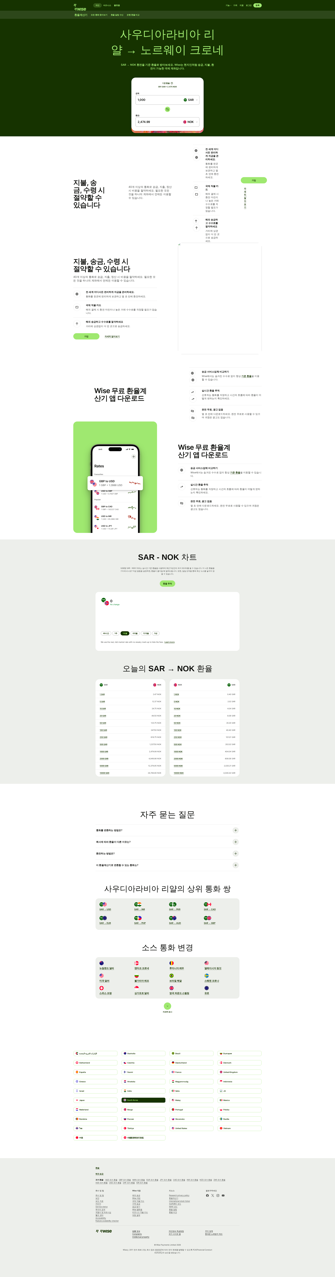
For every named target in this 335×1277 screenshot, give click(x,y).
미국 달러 (104, 980)
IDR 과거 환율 (142, 1183)
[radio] (106, 633)
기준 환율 (246, 376)
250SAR (103, 737)
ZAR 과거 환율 (219, 1180)
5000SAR (104, 766)
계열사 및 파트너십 (103, 1212)
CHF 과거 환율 (129, 1183)
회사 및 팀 (100, 1195)
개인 (97, 5)
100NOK (177, 730)
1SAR (102, 694)
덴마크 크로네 (142, 968)
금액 (137, 93)
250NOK (178, 737)
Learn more (169, 642)
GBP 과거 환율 (125, 1180)
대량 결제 (136, 1215)
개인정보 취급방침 (176, 1231)
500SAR (103, 744)
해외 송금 (136, 1195)
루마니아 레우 (176, 968)
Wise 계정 (136, 1198)
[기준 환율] (172, 83)
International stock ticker (179, 1201)
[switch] (167, 109)
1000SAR (104, 751)
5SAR (102, 701)
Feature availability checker (107, 1221)
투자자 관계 (100, 1209)
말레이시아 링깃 (213, 968)
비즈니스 (107, 5)
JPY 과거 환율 (166, 1180)
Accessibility (101, 1218)
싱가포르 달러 (142, 993)
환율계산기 (173, 1198)
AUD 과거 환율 (111, 1180)
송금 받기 (136, 1207)
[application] (120, 618)
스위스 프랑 (105, 993)
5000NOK (178, 766)
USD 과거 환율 (115, 1183)
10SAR (103, 708)
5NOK (176, 701)
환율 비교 (173, 1212)
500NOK (178, 744)
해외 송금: (100, 1174)
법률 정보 (136, 1231)
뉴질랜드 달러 (106, 968)
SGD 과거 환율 (102, 1183)
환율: (98, 1168)
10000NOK (179, 773)
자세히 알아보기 (245, 198)
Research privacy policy (179, 1195)
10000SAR (104, 773)
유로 (207, 993)
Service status (102, 1207)
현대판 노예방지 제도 (213, 1234)
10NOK (177, 708)
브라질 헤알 (175, 980)
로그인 (249, 5)
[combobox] (190, 100)
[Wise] (81, 5)
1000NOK (178, 751)
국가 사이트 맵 (175, 1234)
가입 (254, 180)
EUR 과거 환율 (152, 1180)
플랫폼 (117, 5)
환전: (138, 115)
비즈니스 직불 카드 (140, 1212)
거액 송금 (136, 1204)
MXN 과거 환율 (138, 1180)
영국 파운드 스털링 (179, 993)
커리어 (98, 1204)
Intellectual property (140, 1237)
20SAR (103, 716)
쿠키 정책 (209, 1231)
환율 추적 (167, 583)
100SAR (103, 730)
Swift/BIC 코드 (175, 1204)
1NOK (176, 694)
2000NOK (178, 758)
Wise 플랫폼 (137, 1209)
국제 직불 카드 (138, 1201)
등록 (257, 5)
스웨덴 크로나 (212, 980)
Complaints (137, 1234)
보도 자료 (99, 1201)
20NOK (177, 716)
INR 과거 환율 (192, 1180)
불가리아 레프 (142, 980)
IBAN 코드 (173, 1207)
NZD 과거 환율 (206, 1180)
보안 (97, 1198)
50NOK (177, 723)
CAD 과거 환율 (179, 1180)
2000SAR (104, 758)
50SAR (103, 723)
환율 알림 (173, 1209)
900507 (158, 1250)
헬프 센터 (99, 1215)
